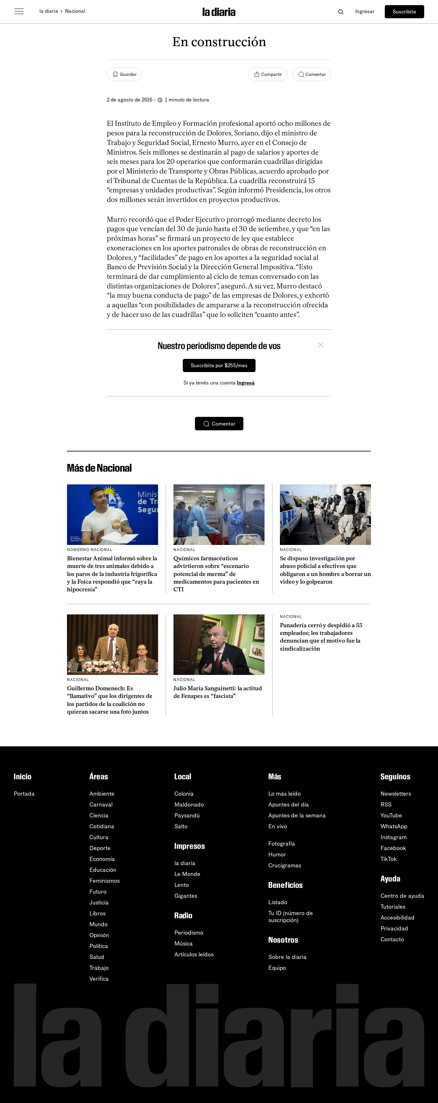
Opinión (99, 935)
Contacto (392, 939)
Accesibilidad (398, 917)
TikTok (389, 859)
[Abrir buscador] (340, 11)
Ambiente (101, 793)
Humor (277, 854)
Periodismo (188, 932)
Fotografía (281, 843)
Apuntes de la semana (297, 815)
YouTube (391, 815)
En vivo (277, 826)
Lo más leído (284, 793)
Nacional (75, 11)
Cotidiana (101, 826)
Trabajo (99, 967)
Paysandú (187, 815)
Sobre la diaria (287, 957)
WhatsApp (394, 826)
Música (183, 943)
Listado (277, 902)
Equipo (277, 967)
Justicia (99, 902)
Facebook (393, 848)
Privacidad (394, 928)
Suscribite (404, 12)
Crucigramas (284, 865)
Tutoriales (393, 906)
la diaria (48, 11)
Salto (181, 826)
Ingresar (365, 11)
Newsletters (396, 793)
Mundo (98, 924)
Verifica (99, 978)
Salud (96, 957)
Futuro (97, 891)
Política (98, 946)
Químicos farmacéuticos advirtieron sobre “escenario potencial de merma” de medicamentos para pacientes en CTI (216, 574)
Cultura (98, 837)
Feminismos (104, 880)
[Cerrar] (320, 346)
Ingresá (246, 383)
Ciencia (98, 815)
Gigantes (185, 895)
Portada (24, 793)
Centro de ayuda (402, 895)
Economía (102, 859)
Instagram (394, 837)
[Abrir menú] (19, 11)
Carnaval (101, 804)
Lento (181, 884)
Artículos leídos (194, 954)
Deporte (100, 848)
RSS (386, 804)
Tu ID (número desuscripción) (290, 917)
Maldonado (189, 804)
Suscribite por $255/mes (219, 365)
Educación (102, 869)
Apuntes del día (288, 804)
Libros (97, 913)
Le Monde (187, 874)
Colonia (184, 793)
